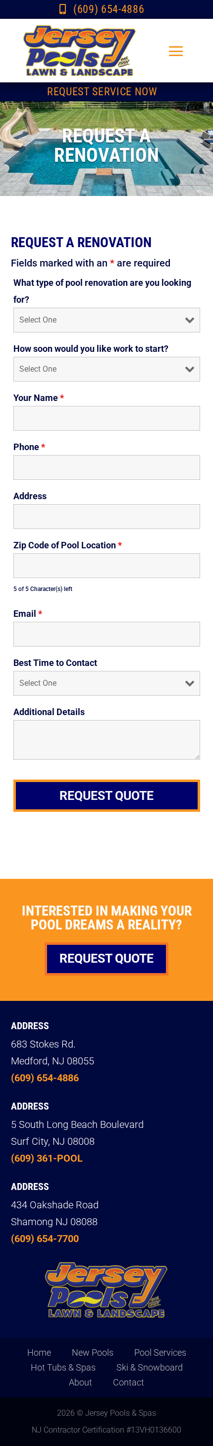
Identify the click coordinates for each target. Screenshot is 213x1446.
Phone (29, 447)
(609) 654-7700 (45, 1239)
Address (30, 496)
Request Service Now (102, 91)
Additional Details (49, 712)
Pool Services (160, 1353)
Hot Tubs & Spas (63, 1368)
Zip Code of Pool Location (67, 545)
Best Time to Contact (55, 662)
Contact (128, 1383)
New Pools (92, 1353)
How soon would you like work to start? (90, 348)
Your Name (38, 398)
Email (27, 613)
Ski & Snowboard (149, 1368)
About (80, 1383)
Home (39, 1353)
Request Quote (106, 958)
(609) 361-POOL (47, 1158)
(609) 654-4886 (108, 9)
